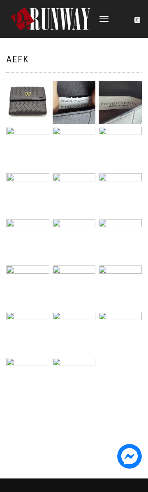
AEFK (17, 59)
